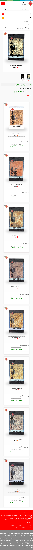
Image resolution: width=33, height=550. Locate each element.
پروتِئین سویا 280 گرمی (23, 142)
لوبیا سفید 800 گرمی (24, 498)
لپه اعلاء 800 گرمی (24, 345)
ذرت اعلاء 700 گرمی (24, 243)
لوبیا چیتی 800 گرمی (24, 447)
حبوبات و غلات (6, 27)
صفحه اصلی (28, 27)
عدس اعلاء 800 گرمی (24, 294)
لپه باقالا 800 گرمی (24, 396)
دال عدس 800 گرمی (24, 192)
